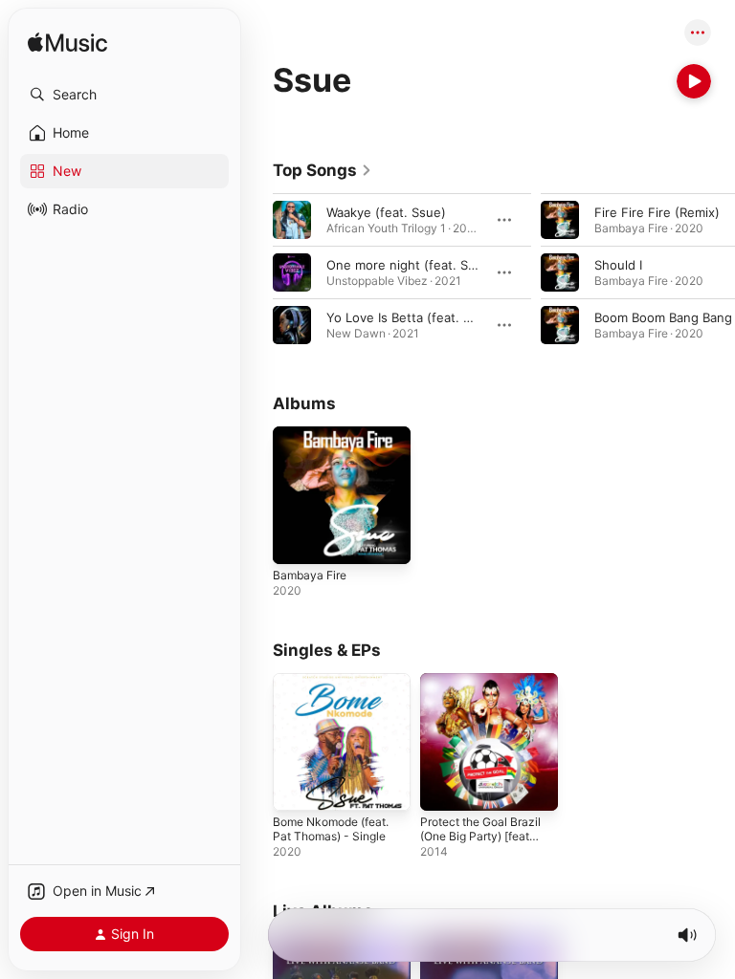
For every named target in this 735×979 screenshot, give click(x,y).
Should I (618, 264)
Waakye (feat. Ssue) (386, 212)
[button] (124, 94)
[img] (67, 43)
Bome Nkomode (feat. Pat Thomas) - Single (331, 829)
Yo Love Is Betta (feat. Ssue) (412, 317)
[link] (322, 170)
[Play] (694, 81)
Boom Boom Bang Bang (663, 317)
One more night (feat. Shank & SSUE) (437, 264)
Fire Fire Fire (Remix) (657, 212)
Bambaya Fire (309, 575)
